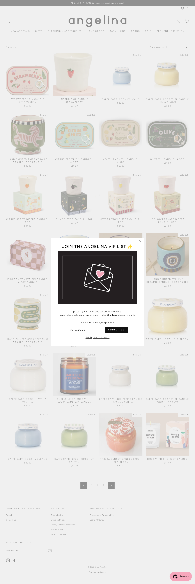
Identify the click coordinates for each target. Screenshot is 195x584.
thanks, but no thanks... (97, 337)
